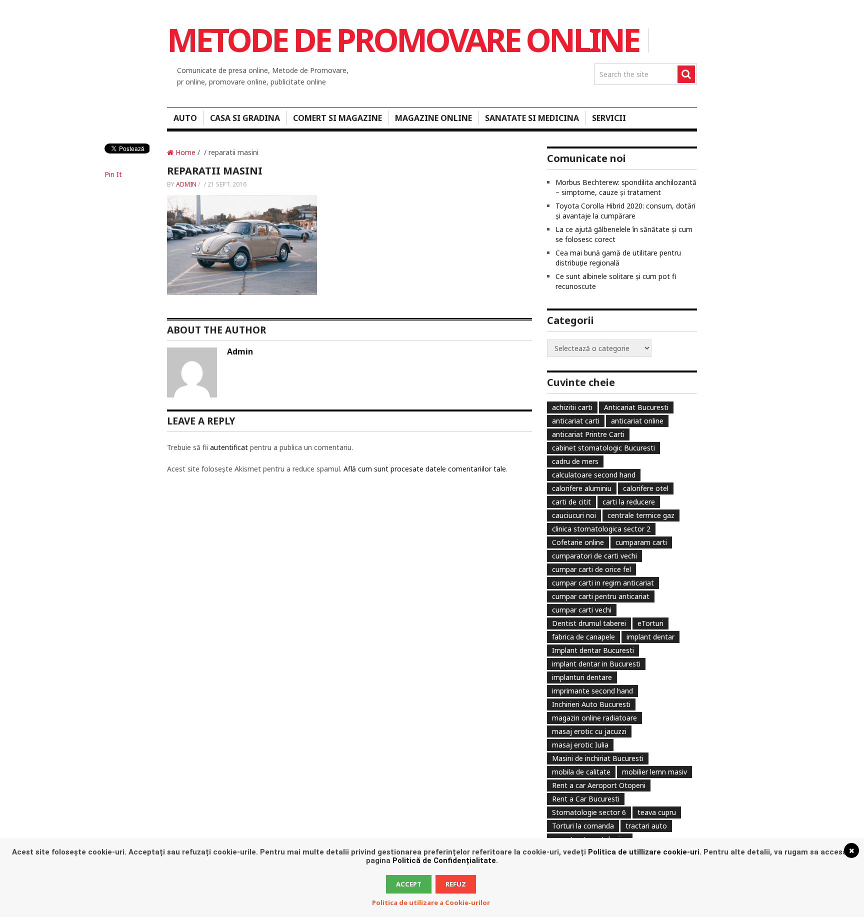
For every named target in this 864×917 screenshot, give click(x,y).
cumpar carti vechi (582, 609)
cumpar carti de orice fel (591, 569)
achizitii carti (572, 407)
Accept (409, 884)
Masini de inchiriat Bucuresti (598, 758)
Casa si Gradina (245, 118)
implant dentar (650, 637)
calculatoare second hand (594, 475)
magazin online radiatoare (594, 717)
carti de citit (571, 501)
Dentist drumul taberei (589, 623)
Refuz (456, 884)
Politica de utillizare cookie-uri (644, 852)
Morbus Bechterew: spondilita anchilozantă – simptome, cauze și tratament (626, 187)
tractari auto (646, 825)
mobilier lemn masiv (654, 771)
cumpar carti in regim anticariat (603, 583)
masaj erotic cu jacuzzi (589, 731)
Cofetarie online (578, 542)
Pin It (113, 174)
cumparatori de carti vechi (594, 555)
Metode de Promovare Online (402, 40)
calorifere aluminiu (582, 488)
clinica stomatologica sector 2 (601, 529)
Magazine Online (433, 118)
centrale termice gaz (641, 515)
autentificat (229, 447)
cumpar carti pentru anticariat (601, 596)
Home (185, 152)
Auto (185, 118)
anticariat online (637, 421)
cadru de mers (575, 461)
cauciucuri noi (574, 515)
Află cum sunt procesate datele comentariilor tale (425, 469)
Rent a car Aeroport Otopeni (599, 785)
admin (186, 184)
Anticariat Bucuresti (636, 407)
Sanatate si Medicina (532, 118)
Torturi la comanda (583, 825)
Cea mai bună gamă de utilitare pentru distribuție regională (618, 258)
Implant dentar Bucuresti (593, 650)
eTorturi (651, 623)
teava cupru (657, 812)
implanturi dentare (582, 677)
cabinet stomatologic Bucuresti (603, 447)
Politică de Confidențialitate (444, 860)
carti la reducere (628, 501)
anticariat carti (576, 421)
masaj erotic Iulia (580, 745)
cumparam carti (641, 542)
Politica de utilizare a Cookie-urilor (431, 902)
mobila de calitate (581, 771)
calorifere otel (645, 488)
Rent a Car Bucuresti (586, 799)
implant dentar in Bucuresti (596, 663)
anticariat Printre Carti (588, 434)
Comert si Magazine (337, 118)
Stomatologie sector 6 (589, 812)
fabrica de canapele (583, 637)
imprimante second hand (592, 691)
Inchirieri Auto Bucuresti (591, 704)
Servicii (609, 118)
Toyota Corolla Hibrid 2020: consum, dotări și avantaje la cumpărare (626, 210)
